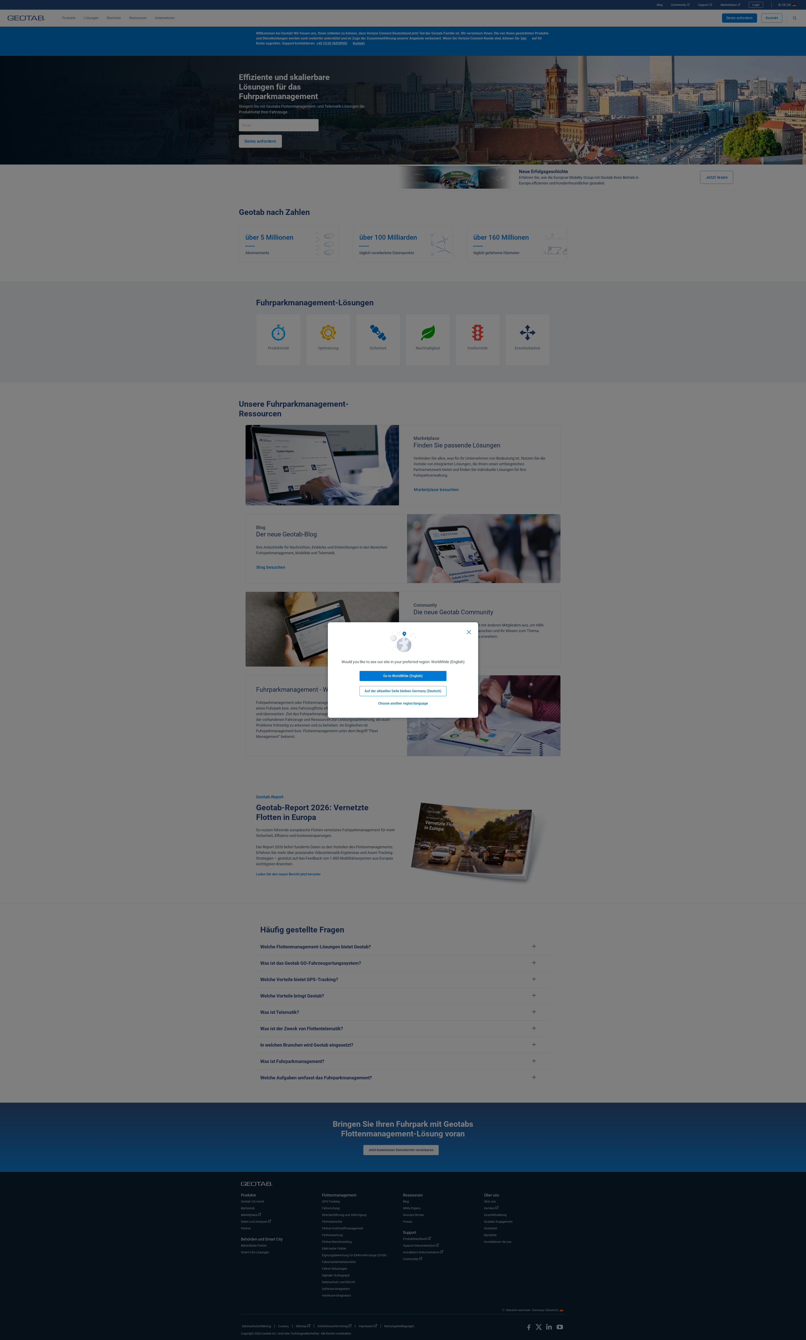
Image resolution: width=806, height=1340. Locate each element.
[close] (469, 632)
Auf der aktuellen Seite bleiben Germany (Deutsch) (403, 691)
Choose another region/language (403, 703)
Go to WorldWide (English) (403, 676)
